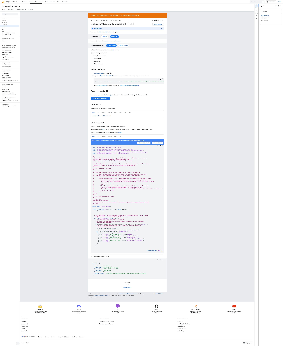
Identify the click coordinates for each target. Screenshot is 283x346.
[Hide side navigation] (17, 343)
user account (108, 41)
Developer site (25, 323)
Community (65, 1)
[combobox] (257, 1)
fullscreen (278, 6)
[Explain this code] (158, 79)
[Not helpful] (163, 20)
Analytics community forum (105, 323)
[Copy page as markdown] (130, 24)
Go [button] (125, 112)
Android (40, 336)
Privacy (27, 342)
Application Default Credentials (108, 76)
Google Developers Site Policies (101, 295)
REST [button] (130, 112)
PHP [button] (98, 112)
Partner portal (180, 321)
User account (112, 45)
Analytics (13, 2)
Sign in (279, 1)
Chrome (47, 336)
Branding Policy (180, 331)
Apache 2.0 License (159, 293)
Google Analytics (104, 20)
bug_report (276, 6)
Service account (124, 45)
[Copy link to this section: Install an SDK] (102, 104)
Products (97, 20)
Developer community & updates (106, 321)
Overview (24, 1)
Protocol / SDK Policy (182, 328)
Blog (58, 1)
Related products (49, 1)
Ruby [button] (120, 112)
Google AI (74, 336)
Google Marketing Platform (183, 323)
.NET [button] (115, 112)
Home (92, 20)
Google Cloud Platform (63, 336)
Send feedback (158, 24)
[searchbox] (10, 14)
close (281, 6)
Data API (101, 32)
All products (82, 336)
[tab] (93, 112)
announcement (127, 15)
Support (31, 9)
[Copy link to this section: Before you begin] (106, 69)
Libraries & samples (21, 9)
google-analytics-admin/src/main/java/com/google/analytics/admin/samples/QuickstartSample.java (118, 140)
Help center (24, 321)
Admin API (108, 32)
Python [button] (103, 112)
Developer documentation (36, 1)
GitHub (116, 15)
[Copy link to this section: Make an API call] (105, 123)
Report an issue (25, 331)
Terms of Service (181, 326)
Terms (23, 342)
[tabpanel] (127, 116)
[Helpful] (160, 20)
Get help (23, 328)
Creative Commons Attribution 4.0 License (128, 293)
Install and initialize (99, 73)
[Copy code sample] (162, 79)
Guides (3, 9)
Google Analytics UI (102, 85)
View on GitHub (158, 143)
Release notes (25, 326)
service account (117, 41)
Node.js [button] (110, 112)
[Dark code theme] (160, 79)
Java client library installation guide (101, 116)
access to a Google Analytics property (129, 85)
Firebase (53, 336)
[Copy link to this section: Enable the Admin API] (109, 91)
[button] (9, 22)
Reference (10, 9)
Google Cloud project (107, 95)
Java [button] (93, 112)
